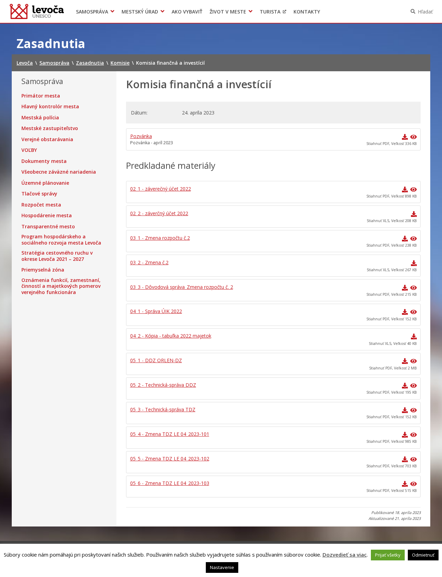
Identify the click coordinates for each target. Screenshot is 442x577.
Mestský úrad (140, 11)
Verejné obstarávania (47, 139)
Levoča (37, 11)
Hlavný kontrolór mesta (50, 106)
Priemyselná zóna (42, 270)
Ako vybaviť (187, 11)
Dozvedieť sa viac (345, 554)
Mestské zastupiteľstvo (49, 128)
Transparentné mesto (48, 226)
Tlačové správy (39, 194)
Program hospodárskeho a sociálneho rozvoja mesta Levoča (61, 239)
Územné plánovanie (45, 183)
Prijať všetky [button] (388, 555)
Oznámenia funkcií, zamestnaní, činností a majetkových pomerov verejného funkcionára (60, 286)
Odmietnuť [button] (423, 555)
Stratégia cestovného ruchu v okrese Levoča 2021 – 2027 (57, 256)
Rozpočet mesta (41, 205)
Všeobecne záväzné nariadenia (58, 172)
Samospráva (92, 11)
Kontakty (307, 11)
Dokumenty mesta (44, 161)
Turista (270, 11)
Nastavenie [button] (222, 567)
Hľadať (425, 11)
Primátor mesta (40, 96)
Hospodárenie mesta (46, 215)
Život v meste (228, 11)
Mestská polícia (40, 118)
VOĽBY (29, 150)
